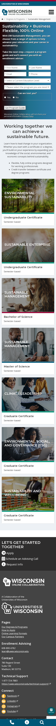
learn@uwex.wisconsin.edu (15, 651)
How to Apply (8, 630)
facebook (12, 696)
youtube (11, 711)
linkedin (11, 701)
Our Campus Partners (13, 636)
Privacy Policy (28, 116)
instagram (12, 706)
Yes (9, 97)
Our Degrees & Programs (15, 626)
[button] (27, 722)
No (17, 97)
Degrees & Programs (15, 19)
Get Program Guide (15, 107)
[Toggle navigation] (51, 12)
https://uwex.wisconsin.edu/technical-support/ (25, 683)
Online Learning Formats (14, 633)
